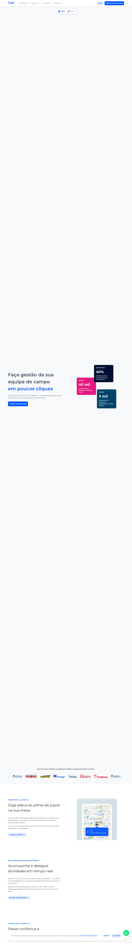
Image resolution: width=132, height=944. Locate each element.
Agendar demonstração (114, 3)
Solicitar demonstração (18, 404)
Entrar (100, 3)
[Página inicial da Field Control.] (12, 3)
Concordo (116, 936)
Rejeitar (106, 936)
